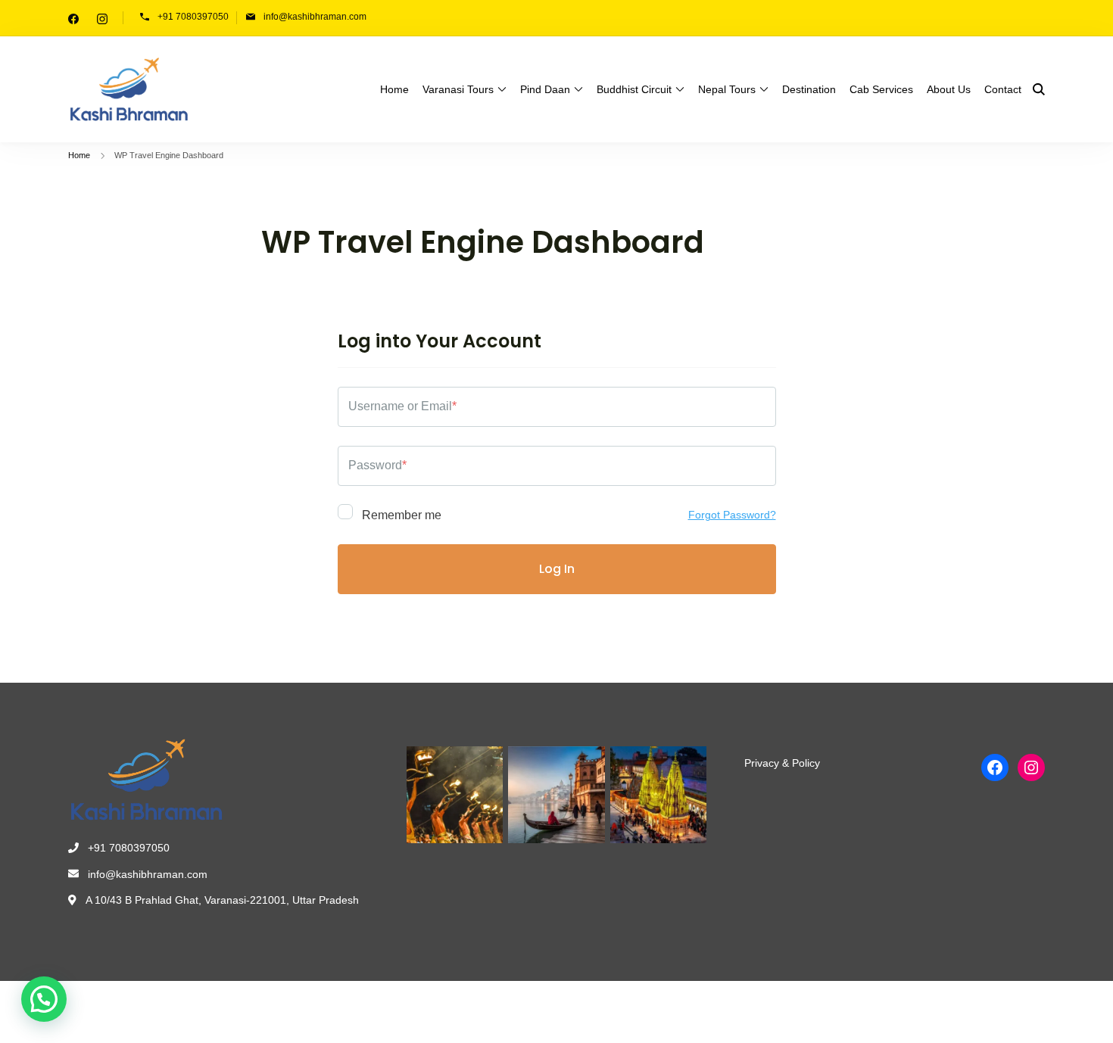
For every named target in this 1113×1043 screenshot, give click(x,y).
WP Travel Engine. (308, 1009)
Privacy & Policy (782, 763)
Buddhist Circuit (634, 89)
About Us (949, 89)
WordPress (422, 1009)
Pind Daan (545, 89)
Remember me (400, 515)
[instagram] (102, 18)
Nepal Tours (727, 89)
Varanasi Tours (458, 89)
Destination (809, 89)
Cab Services (881, 89)
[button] (44, 999)
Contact (1002, 89)
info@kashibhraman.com (314, 16)
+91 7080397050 (193, 16)
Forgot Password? (732, 515)
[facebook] (73, 18)
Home (394, 89)
